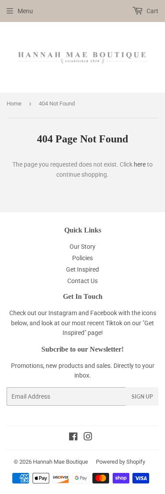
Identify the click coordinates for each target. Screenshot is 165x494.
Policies (82, 258)
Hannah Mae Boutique (60, 461)
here (140, 164)
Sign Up (142, 396)
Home (14, 103)
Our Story (82, 246)
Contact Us (82, 280)
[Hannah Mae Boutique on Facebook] (73, 437)
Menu (25, 11)
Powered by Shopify (120, 461)
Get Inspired (82, 269)
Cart (151, 11)
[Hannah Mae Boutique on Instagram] (88, 437)
